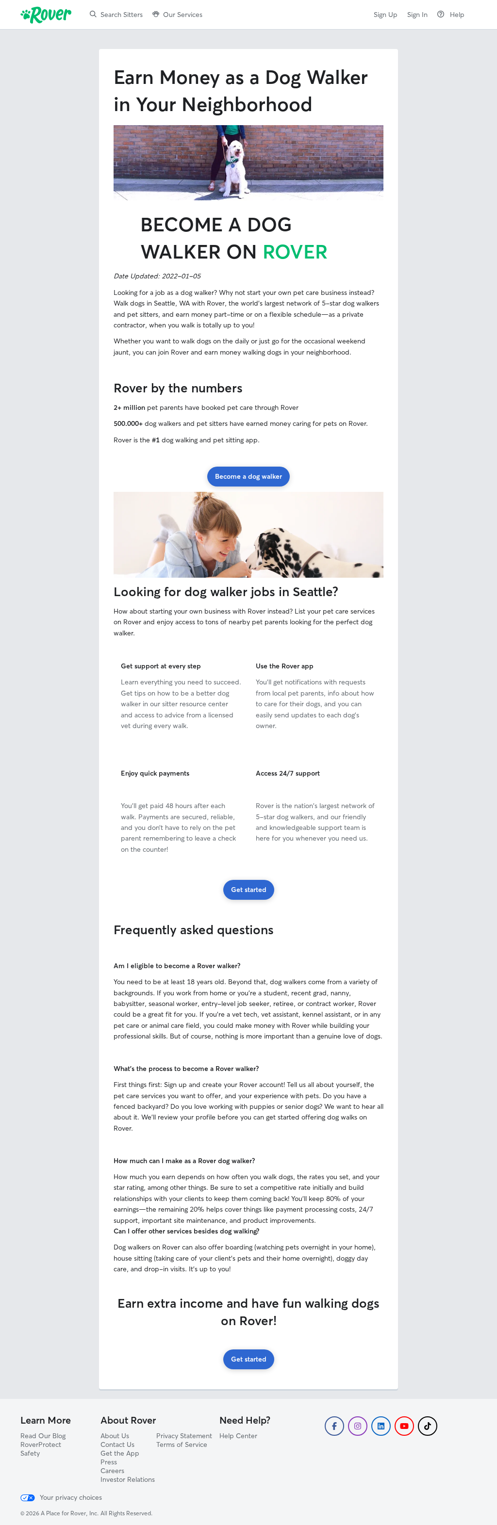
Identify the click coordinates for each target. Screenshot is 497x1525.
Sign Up (386, 14)
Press (108, 1462)
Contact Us (117, 1444)
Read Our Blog (43, 1435)
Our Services (182, 14)
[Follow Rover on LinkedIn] (381, 1426)
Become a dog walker (248, 476)
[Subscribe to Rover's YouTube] (404, 1426)
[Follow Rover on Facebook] (334, 1426)
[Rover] (47, 14)
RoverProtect (40, 1444)
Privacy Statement (184, 1435)
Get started (248, 889)
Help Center (238, 1435)
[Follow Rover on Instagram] (357, 1426)
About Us (114, 1435)
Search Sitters (121, 14)
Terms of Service (181, 1444)
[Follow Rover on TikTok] (427, 1426)
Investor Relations (127, 1479)
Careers (112, 1470)
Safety (30, 1453)
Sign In (417, 14)
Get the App (119, 1453)
